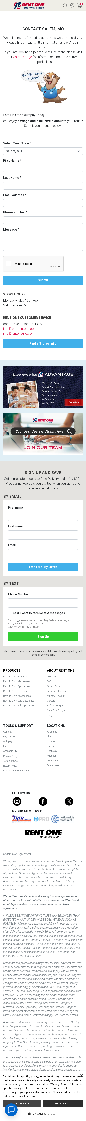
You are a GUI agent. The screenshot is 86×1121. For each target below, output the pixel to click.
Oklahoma (52, 760)
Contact (7, 731)
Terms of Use (10, 760)
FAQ (49, 681)
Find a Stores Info (43, 343)
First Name (12, 160)
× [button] (81, 1075)
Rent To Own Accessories (17, 695)
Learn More (53, 676)
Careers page (22, 57)
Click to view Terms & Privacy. (24, 626)
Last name (15, 526)
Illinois (50, 736)
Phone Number (15, 212)
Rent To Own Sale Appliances (19, 705)
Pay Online (9, 736)
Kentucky (52, 750)
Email (12, 545)
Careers (51, 700)
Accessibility (10, 750)
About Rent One (60, 670)
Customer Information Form (18, 770)
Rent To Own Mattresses (16, 681)
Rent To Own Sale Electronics (18, 700)
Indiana (51, 741)
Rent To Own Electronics (16, 691)
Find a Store (72, 6)
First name (15, 507)
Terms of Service (39, 654)
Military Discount (56, 695)
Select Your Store (17, 143)
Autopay (7, 741)
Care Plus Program (57, 710)
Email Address (14, 195)
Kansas (51, 746)
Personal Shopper (56, 691)
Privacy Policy (69, 651)
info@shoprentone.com (20, 329)
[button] (43, 1114)
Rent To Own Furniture (15, 676)
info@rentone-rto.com (19, 333)
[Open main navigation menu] (7, 6)
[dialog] (43, 1096)
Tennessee (53, 765)
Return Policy (10, 765)
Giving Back (53, 686)
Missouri (52, 755)
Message (11, 229)
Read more (30, 1096)
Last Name (12, 178)
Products (12, 670)
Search (65, 6)
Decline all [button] (63, 1103)
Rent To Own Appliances (16, 686)
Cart (81, 4)
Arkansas (52, 731)
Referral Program (56, 705)
